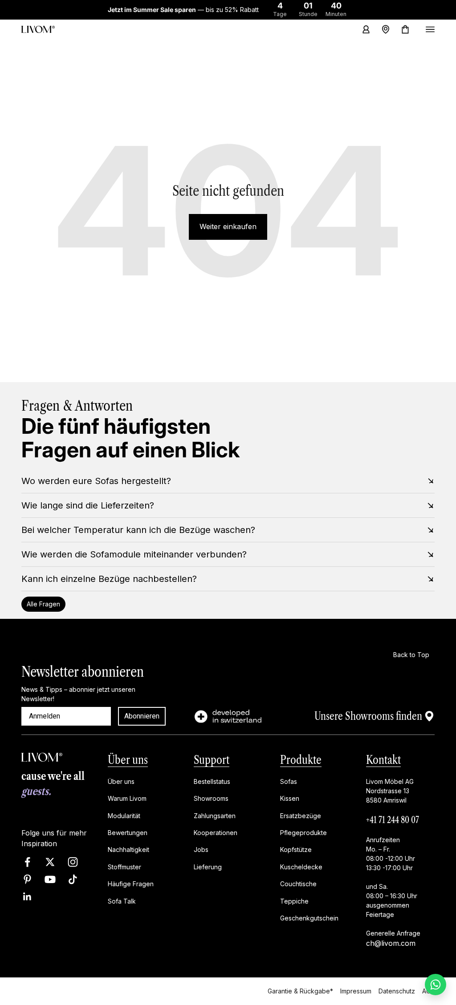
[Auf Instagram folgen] (73, 862)
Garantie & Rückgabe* (300, 991)
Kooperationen (215, 832)
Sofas (288, 781)
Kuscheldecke (301, 867)
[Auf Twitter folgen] (50, 862)
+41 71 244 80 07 (392, 820)
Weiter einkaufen (228, 226)
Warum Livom (127, 798)
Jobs (201, 849)
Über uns (128, 760)
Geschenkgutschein (309, 918)
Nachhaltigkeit (128, 849)
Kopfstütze (296, 849)
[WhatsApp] (435, 984)
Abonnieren (141, 716)
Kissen (289, 798)
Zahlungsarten (215, 815)
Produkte (301, 760)
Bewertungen (127, 832)
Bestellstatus (212, 781)
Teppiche (294, 900)
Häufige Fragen (131, 884)
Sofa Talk (122, 900)
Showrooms (211, 798)
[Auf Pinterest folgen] (27, 879)
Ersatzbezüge (300, 815)
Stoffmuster (124, 867)
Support (211, 760)
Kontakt (383, 760)
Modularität (124, 815)
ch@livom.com (390, 943)
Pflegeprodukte (303, 832)
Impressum (355, 991)
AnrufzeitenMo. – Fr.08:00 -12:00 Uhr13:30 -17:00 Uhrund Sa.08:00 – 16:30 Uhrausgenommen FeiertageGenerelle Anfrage (393, 886)
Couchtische (298, 884)
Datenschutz (397, 991)
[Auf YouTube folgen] (50, 879)
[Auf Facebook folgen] (27, 862)
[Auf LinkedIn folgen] (27, 897)
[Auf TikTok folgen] (73, 879)
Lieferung (208, 867)
